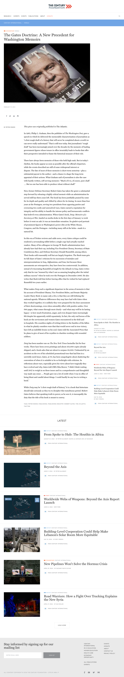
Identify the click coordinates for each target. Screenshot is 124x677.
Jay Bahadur (101, 332)
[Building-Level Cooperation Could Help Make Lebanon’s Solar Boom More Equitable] (22, 540)
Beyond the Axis (100, 347)
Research (7, 16)
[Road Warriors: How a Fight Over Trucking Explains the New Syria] (22, 604)
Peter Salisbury (101, 330)
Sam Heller (59, 604)
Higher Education (91, 650)
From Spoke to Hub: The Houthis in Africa (107, 324)
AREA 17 (56, 672)
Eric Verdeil (100, 399)
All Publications (90, 662)
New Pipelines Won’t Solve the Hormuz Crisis (75, 564)
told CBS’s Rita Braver (57, 367)
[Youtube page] (89, 672)
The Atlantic (61, 126)
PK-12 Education (90, 648)
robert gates (69, 404)
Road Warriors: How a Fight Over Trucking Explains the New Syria (80, 598)
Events (24, 16)
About (42, 16)
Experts (16, 16)
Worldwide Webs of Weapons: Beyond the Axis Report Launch (105, 369)
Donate (50, 16)
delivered (44, 137)
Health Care (88, 653)
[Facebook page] (84, 672)
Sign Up (51, 655)
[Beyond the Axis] (22, 475)
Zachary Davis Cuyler (63, 568)
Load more (62, 625)
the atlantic (81, 404)
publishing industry (56, 404)
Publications (33, 16)
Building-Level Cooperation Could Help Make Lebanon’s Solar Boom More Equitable (106, 391)
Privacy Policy (109, 653)
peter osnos (33, 404)
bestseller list (72, 343)
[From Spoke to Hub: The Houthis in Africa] (22, 442)
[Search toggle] (119, 16)
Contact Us (108, 651)
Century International (13, 23)
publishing (43, 404)
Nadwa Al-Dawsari (113, 330)
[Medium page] (99, 672)
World (26, 23)
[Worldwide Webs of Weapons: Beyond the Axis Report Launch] (22, 507)
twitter (27, 406)
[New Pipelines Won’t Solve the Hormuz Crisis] (22, 572)
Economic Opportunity (89, 656)
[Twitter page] (94, 672)
